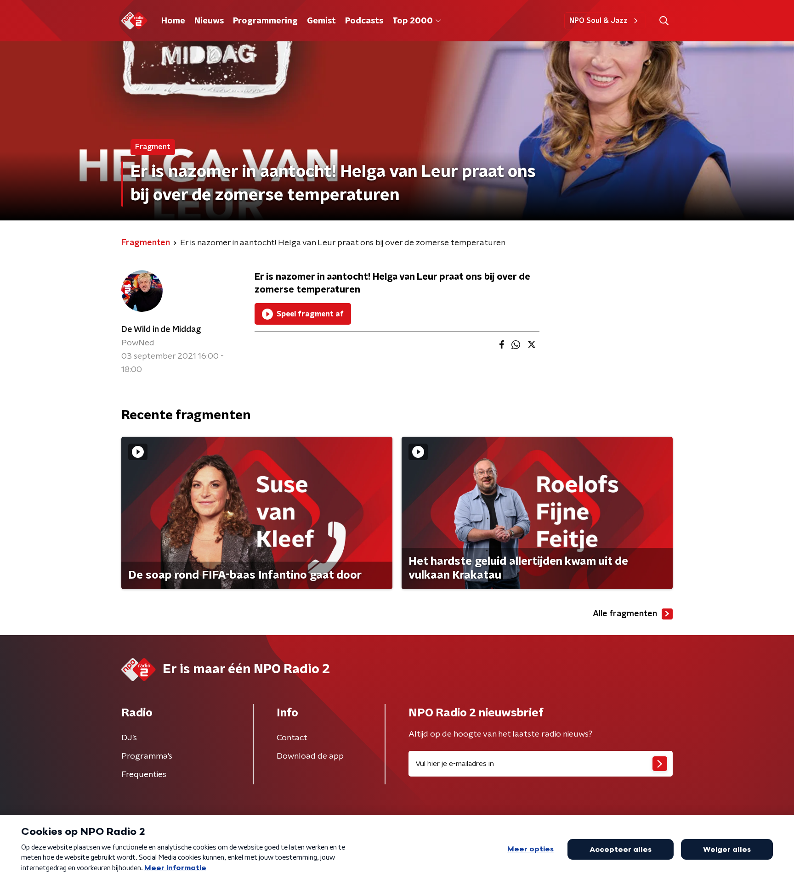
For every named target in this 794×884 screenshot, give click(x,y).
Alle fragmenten (625, 614)
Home (173, 21)
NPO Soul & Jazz (598, 20)
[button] (664, 20)
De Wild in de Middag (161, 330)
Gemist (321, 21)
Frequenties (143, 775)
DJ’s (129, 738)
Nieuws (209, 21)
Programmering (265, 21)
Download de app (310, 756)
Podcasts (364, 21)
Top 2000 (412, 21)
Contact (292, 738)
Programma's (146, 756)
